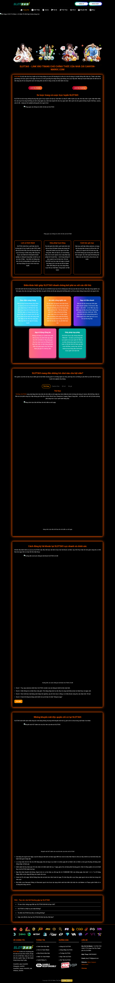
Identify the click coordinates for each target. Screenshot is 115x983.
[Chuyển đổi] (16, 904)
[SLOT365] (21, 3)
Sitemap (84, 968)
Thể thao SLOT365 (21, 394)
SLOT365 (17, 76)
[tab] (46, 386)
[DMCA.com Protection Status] (66, 980)
